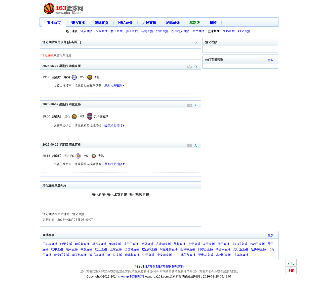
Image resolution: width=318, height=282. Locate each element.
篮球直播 (102, 23)
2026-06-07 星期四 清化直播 (61, 66)
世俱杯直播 (241, 255)
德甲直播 (57, 249)
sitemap (123, 276)
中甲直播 (148, 255)
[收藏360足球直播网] (291, 270)
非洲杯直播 (223, 255)
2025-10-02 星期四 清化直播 (61, 104)
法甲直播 (72, 249)
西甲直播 (66, 244)
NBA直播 (78, 23)
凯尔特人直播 (180, 31)
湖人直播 (86, 31)
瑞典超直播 (132, 255)
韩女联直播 (61, 255)
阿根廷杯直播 (169, 249)
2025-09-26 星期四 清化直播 (61, 144)
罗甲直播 (209, 244)
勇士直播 (117, 31)
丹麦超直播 (163, 244)
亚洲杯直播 (205, 255)
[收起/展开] (196, 67)
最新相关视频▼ (114, 85)
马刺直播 (147, 31)
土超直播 (116, 249)
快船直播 (162, 31)
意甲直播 (194, 244)
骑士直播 (132, 31)
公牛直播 (198, 31)
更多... (271, 60)
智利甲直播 (187, 249)
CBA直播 (244, 31)
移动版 (195, 23)
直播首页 (54, 23)
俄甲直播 (224, 244)
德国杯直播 (131, 249)
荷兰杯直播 (114, 255)
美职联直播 (239, 244)
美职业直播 (240, 249)
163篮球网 (137, 276)
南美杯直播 (79, 255)
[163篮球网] (63, 9)
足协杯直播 (258, 249)
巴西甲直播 (257, 244)
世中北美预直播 (185, 255)
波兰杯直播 (96, 255)
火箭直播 (102, 31)
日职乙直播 (205, 249)
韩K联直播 (99, 244)
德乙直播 (101, 249)
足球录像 (173, 23)
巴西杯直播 (149, 249)
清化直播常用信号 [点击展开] (61, 42)
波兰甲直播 (131, 244)
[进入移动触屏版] (291, 263)
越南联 (56, 77)
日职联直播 (49, 244)
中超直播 (86, 249)
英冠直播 (147, 244)
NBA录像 (125, 23)
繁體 (213, 23)
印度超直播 (82, 244)
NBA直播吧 (163, 266)
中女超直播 (164, 255)
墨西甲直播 (223, 249)
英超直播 (180, 244)
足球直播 (149, 23)
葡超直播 (115, 244)
